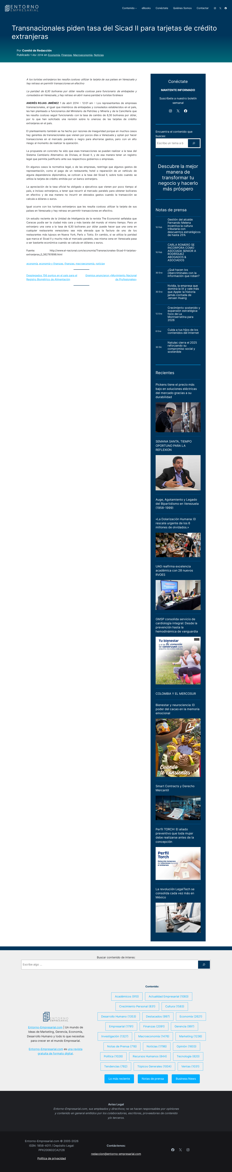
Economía (54, 55)
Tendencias (116, 1066)
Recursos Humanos (150, 1056)
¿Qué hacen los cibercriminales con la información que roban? (183, 273)
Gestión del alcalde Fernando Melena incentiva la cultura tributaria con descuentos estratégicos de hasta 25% (184, 227)
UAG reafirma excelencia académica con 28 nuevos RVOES (174, 570)
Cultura (174, 1006)
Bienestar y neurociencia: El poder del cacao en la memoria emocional (177, 709)
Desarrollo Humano (118, 1016)
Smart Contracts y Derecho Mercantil (175, 788)
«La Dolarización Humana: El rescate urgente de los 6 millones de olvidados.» (176, 523)
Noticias (99, 55)
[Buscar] (194, 143)
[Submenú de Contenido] (136, 8)
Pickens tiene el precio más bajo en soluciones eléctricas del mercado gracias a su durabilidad (176, 391)
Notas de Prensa (122, 1046)
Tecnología (188, 1056)
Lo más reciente (119, 1078)
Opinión (186, 1046)
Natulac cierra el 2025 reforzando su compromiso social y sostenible (182, 347)
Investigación (114, 1036)
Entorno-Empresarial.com (45, 1027)
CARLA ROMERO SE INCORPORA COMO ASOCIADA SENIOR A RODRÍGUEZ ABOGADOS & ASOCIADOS (182, 252)
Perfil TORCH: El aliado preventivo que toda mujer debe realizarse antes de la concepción (175, 835)
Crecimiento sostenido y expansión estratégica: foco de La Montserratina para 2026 (184, 314)
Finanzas (66, 55)
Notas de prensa (153, 1078)
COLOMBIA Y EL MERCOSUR (176, 693)
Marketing (190, 1036)
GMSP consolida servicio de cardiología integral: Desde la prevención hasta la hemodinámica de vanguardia (177, 625)
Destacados (158, 1016)
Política (113, 1056)
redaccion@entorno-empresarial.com (116, 1153)
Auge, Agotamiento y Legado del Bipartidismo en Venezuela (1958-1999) (177, 504)
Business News (186, 1078)
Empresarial (121, 1026)
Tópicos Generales (154, 1066)
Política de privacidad (51, 1158)
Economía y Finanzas (51, 263)
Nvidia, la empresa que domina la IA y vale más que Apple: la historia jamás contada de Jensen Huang (183, 292)
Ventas (190, 1066)
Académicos (127, 996)
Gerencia (184, 1026)
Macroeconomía (82, 55)
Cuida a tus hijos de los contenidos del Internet (184, 331)
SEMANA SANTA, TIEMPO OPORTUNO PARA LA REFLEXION (174, 445)
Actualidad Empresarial (169, 996)
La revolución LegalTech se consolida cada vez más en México (175, 893)
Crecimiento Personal (137, 1006)
